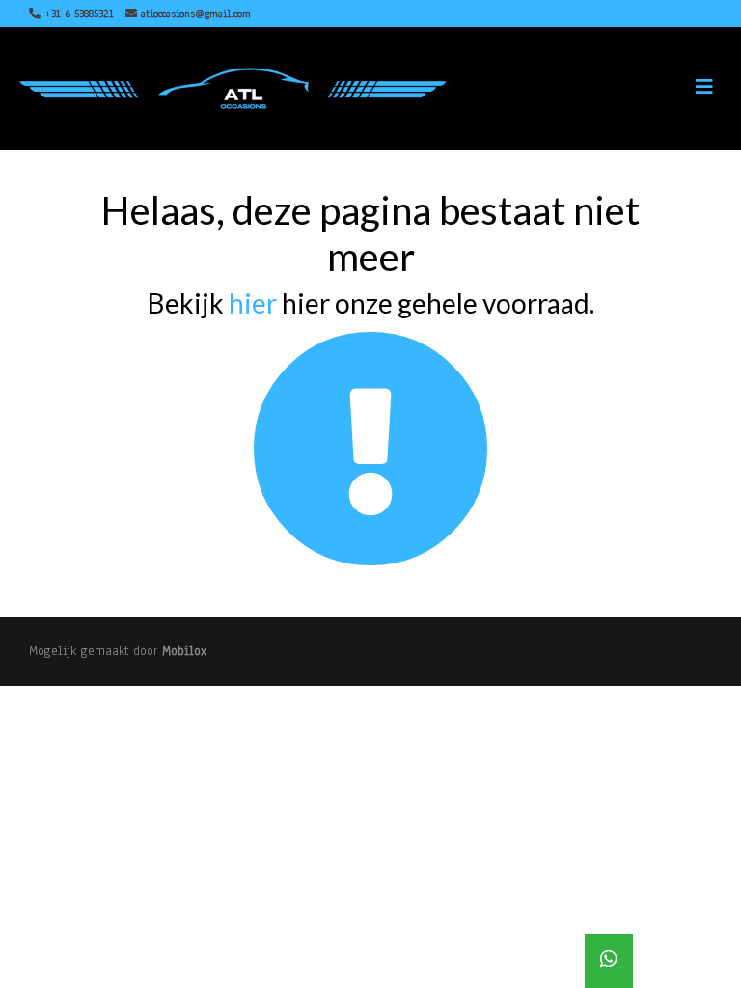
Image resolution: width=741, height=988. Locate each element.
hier (253, 303)
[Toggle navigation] (704, 87)
